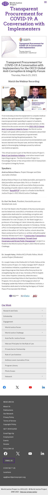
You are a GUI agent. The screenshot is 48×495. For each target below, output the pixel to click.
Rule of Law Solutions (13, 354)
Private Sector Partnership (15, 349)
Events (6, 440)
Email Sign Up (8, 433)
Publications (8, 410)
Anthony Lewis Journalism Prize (17, 360)
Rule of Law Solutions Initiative (13, 155)
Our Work (6, 305)
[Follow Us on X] (17, 387)
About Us (6, 406)
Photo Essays (10, 371)
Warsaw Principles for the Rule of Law (19, 343)
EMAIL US (9, 460)
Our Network (8, 413)
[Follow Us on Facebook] (4, 387)
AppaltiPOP (14, 190)
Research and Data (10, 311)
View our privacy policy (28, 492)
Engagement (8, 322)
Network (8, 376)
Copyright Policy (9, 424)
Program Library (11, 365)
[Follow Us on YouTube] (30, 387)
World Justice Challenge (14, 333)
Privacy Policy (8, 417)
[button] (43, 310)
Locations (7, 472)
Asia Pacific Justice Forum (15, 338)
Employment (8, 437)
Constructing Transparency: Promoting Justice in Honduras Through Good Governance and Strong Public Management (24, 238)
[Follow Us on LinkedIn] (43, 387)
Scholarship (7, 316)
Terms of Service (9, 421)
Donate (6, 444)
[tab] (24, 305)
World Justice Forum (13, 327)
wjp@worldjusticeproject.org (14, 477)
